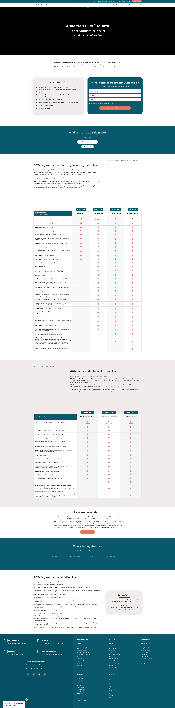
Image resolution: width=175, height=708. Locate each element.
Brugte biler (104, 4)
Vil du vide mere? (87, 532)
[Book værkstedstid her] (39, 651)
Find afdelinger (14, 640)
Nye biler (98, 4)
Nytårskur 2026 (112, 667)
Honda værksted (80, 691)
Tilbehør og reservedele (82, 658)
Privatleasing (112, 650)
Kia (109, 683)
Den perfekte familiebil (114, 663)
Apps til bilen (80, 665)
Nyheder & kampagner (102, 1)
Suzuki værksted (80, 687)
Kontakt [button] (139, 4)
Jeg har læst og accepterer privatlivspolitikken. (102, 103)
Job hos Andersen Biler (146, 650)
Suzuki (110, 686)
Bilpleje (78, 656)
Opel (110, 693)
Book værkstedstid (137, 1)
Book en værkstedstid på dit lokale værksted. (52, 654)
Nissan (110, 679)
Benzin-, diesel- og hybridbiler (87, 142)
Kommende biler (113, 648)
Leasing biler (112, 4)
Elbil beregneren (81, 663)
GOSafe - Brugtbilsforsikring (83, 654)
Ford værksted (80, 678)
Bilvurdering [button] (132, 4)
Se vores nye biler (36, 665)
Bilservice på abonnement (83, 652)
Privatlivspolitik (144, 656)
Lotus (110, 697)
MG (110, 692)
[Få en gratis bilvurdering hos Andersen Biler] (39, 640)
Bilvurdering (46, 640)
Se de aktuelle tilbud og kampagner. (16, 654)
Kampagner (12, 651)
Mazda (110, 688)
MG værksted (80, 693)
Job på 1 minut (144, 652)
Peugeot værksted (81, 685)
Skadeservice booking (82, 647)
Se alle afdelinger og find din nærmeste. (17, 643)
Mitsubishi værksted (81, 700)
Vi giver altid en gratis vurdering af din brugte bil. (53, 643)
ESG (142, 660)
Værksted (79, 643)
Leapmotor (111, 695)
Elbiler (110, 647)
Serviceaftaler (112, 1)
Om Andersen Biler (145, 643)
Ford (110, 677)
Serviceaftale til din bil (82, 650)
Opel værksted (80, 695)
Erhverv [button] (118, 4)
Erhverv (110, 652)
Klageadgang (144, 654)
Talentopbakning (145, 647)
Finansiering (118, 1)
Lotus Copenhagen (145, 645)
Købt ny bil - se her (113, 662)
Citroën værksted (81, 682)
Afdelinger (143, 648)
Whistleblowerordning (146, 663)
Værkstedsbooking (81, 645)
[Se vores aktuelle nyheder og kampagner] (6, 651)
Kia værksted (80, 684)
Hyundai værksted (81, 698)
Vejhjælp (79, 662)
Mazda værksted (81, 689)
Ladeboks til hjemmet (82, 660)
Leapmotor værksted (81, 697)
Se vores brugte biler (36, 668)
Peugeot (111, 685)
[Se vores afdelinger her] (6, 640)
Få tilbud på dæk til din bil (83, 648)
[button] (14, 704)
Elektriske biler (87, 146)
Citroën (110, 681)
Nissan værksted (81, 680)
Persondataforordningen (146, 658)
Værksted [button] (124, 4)
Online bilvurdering (113, 658)
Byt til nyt (111, 665)
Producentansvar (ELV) (146, 662)
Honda (110, 690)
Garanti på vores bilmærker (115, 654)
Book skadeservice (127, 1)
